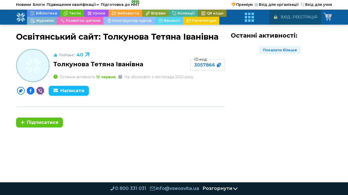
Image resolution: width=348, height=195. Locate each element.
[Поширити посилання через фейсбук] (30, 90)
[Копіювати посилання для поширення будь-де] (21, 90)
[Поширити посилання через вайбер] (40, 90)
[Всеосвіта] (20, 17)
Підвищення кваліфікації (73, 4)
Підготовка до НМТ (120, 4)
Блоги (39, 4)
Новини (23, 4)
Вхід (285, 17)
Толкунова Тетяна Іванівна (98, 64)
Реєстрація (305, 17)
